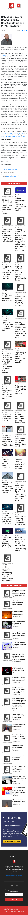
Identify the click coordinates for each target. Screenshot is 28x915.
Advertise (20, 911)
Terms (5, 911)
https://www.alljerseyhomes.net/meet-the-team (13, 136)
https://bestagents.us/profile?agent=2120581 (12, 133)
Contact (14, 913)
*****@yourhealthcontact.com (9, 169)
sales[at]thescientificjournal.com (14, 875)
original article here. (11, 176)
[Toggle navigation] (18, 5)
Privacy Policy (12, 911)
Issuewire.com (5, 55)
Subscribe (14, 899)
